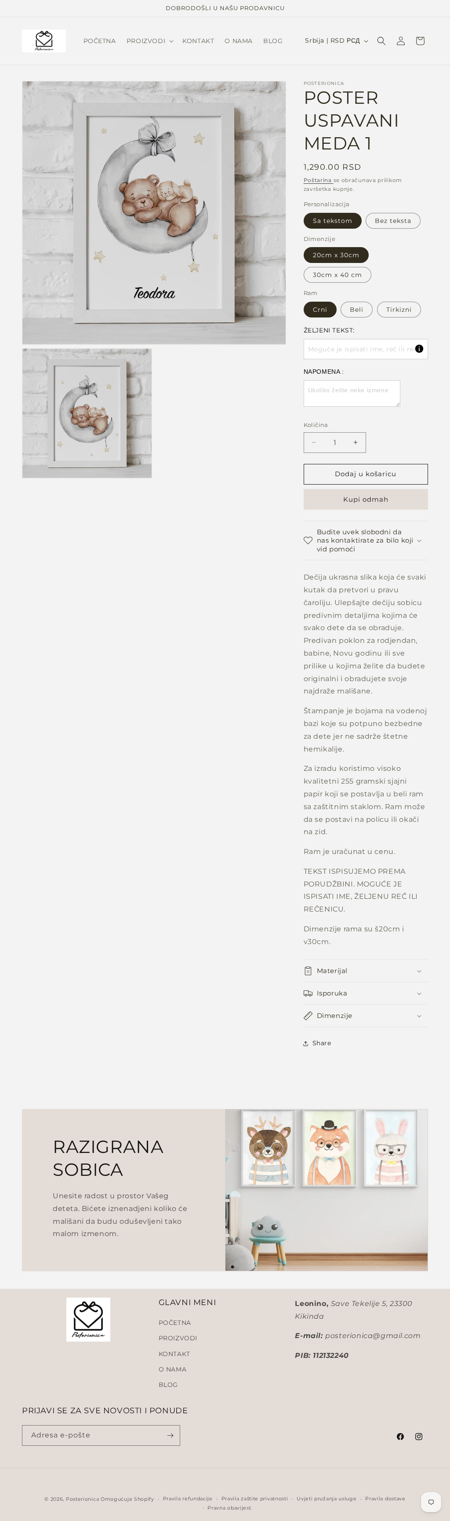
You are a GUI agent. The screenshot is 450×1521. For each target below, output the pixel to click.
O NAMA (173, 1369)
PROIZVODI (178, 1338)
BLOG (168, 1385)
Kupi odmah (365, 499)
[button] (149, 41)
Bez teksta (393, 221)
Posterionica (82, 1499)
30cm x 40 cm (337, 275)
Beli (356, 310)
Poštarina (319, 180)
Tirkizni (399, 310)
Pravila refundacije (188, 1498)
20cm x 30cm (336, 255)
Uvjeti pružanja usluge (326, 1498)
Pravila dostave (385, 1498)
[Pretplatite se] (170, 1435)
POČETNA (175, 1323)
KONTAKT (174, 1354)
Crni (320, 310)
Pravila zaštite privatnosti (254, 1498)
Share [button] (321, 1043)
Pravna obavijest (229, 1508)
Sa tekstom (332, 221)
